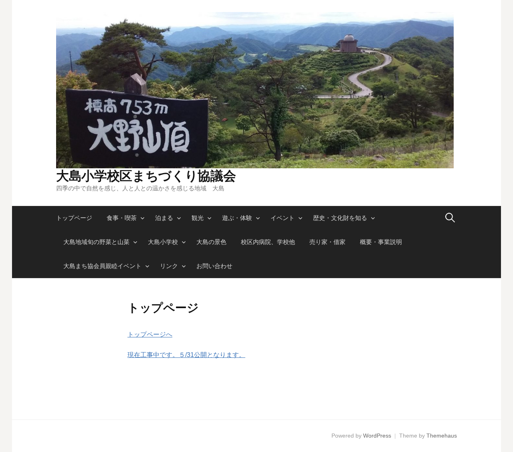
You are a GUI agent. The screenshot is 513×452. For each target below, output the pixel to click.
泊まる (164, 217)
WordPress (377, 435)
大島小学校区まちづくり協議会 (146, 176)
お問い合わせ (214, 265)
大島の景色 (211, 241)
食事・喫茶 (122, 217)
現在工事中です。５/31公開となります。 (186, 354)
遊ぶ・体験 (237, 217)
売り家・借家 (327, 241)
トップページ (74, 217)
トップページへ (149, 334)
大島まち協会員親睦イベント (102, 265)
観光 (198, 217)
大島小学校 (163, 241)
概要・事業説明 (381, 241)
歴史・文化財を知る (340, 217)
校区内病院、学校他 (268, 241)
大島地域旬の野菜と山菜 (96, 241)
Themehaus (441, 435)
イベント (283, 217)
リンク (169, 265)
